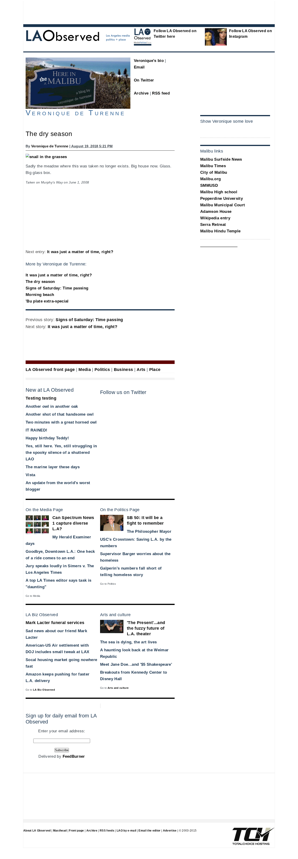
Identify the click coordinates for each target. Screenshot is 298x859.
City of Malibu (213, 172)
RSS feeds (107, 830)
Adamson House (215, 211)
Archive (141, 93)
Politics (102, 369)
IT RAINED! (36, 430)
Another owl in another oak (52, 406)
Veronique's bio (149, 60)
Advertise (170, 830)
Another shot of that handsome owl (60, 414)
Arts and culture (118, 687)
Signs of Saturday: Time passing (57, 288)
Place (155, 369)
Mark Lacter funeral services (55, 622)
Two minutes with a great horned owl (61, 422)
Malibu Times (213, 166)
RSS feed (161, 93)
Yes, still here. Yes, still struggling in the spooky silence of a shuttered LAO (61, 452)
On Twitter (144, 80)
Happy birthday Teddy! (47, 438)
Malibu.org (210, 179)
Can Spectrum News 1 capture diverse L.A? (73, 523)
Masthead (60, 830)
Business (123, 369)
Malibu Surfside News (221, 159)
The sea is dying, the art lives (128, 642)
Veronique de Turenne (49, 146)
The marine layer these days (53, 467)
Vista (30, 475)
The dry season (40, 281)
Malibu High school (218, 192)
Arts (141, 369)
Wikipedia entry (215, 218)
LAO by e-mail (126, 830)
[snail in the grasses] (46, 157)
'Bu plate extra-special (47, 301)
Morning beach (40, 294)
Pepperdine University (221, 198)
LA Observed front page (50, 369)
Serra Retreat (213, 224)
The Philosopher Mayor (149, 531)
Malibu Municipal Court (222, 205)
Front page (76, 830)
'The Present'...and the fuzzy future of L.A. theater (146, 628)
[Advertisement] (136, 11)
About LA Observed (37, 830)
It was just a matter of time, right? (80, 252)
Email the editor (149, 830)
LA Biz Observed (44, 689)
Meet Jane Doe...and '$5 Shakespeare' (136, 664)
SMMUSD (209, 185)
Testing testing (41, 398)
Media (84, 369)
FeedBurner (74, 756)
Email (139, 67)
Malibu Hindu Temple (220, 231)
